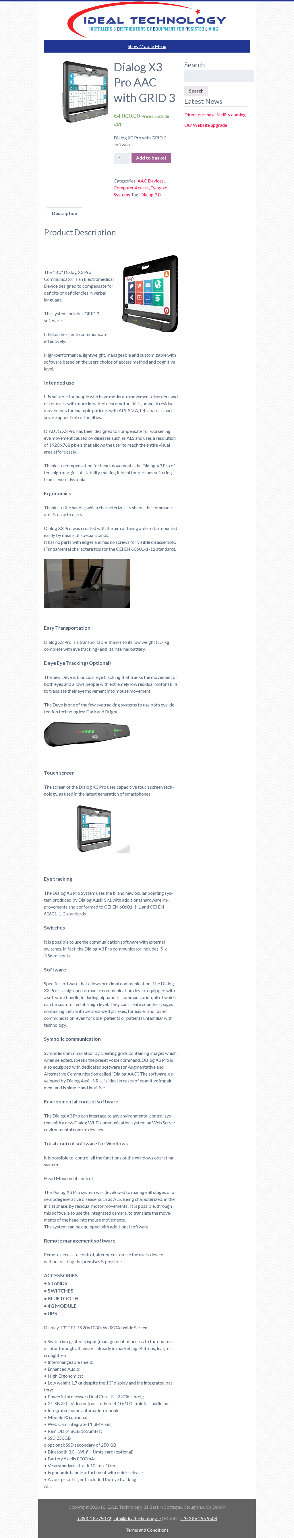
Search (196, 90)
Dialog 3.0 (150, 194)
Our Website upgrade (205, 125)
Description (64, 213)
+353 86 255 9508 (199, 1518)
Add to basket (151, 157)
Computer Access (131, 187)
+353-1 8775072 (94, 1518)
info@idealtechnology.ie (137, 1518)
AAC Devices (151, 180)
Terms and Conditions (147, 1530)
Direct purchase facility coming (215, 114)
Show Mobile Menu (147, 46)
